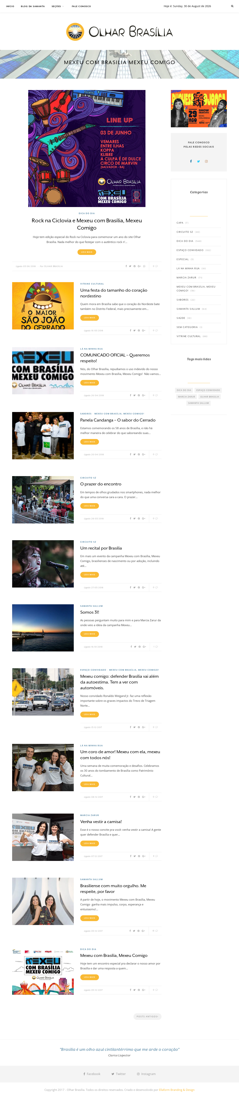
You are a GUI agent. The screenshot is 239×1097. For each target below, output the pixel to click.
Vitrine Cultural (92, 284)
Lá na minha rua (91, 349)
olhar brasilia (209, 396)
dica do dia (184, 390)
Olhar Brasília (53, 266)
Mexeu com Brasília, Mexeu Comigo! (119, 414)
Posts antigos (147, 1016)
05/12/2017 (97, 931)
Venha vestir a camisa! (101, 821)
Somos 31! (89, 612)
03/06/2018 (29, 266)
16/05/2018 (97, 330)
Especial (183, 259)
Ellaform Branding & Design (177, 1090)
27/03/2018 (97, 587)
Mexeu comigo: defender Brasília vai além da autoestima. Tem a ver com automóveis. (119, 682)
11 (154, 856)
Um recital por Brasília (101, 548)
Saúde (181, 318)
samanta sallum (198, 403)
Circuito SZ (88, 478)
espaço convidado (208, 390)
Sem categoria (187, 327)
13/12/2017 (96, 727)
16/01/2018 (97, 647)
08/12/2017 (97, 797)
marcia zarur (186, 396)
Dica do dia (87, 213)
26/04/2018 (97, 395)
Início (10, 6)
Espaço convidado (93, 670)
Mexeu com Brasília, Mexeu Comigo (114, 955)
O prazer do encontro (100, 484)
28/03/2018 (97, 518)
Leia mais (86, 252)
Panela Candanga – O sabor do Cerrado (118, 420)
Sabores (86, 414)
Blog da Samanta (33, 6)
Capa (180, 223)
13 (154, 931)
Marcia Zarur (89, 815)
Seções (56, 6)
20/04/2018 (97, 454)
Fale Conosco (81, 6)
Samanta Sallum (91, 606)
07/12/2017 (97, 856)
